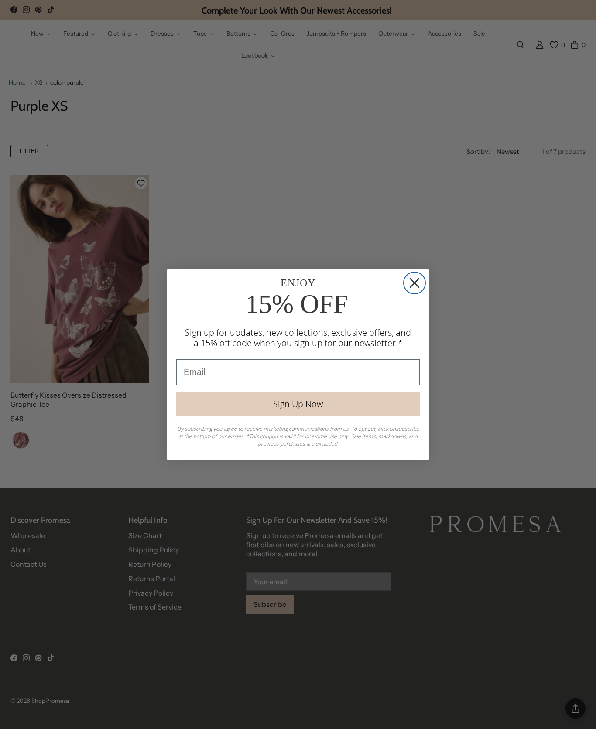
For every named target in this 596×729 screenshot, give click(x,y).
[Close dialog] (414, 283)
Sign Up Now (298, 404)
